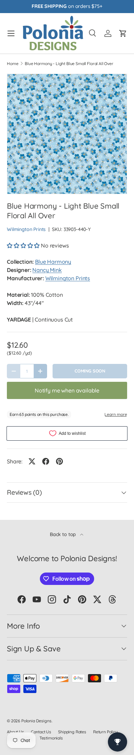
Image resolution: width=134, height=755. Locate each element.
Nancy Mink (47, 269)
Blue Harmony (53, 261)
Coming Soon (90, 371)
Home (12, 64)
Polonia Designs (36, 720)
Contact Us (41, 731)
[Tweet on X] (32, 461)
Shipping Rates (72, 731)
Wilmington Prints (26, 229)
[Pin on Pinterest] (59, 461)
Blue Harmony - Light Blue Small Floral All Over (69, 64)
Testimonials (51, 738)
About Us (15, 731)
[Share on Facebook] (46, 461)
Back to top (63, 534)
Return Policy (105, 731)
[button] (24, 245)
